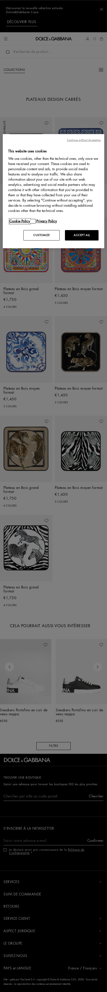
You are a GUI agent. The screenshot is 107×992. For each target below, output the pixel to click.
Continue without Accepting (84, 140)
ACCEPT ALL (82, 235)
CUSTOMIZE (41, 235)
